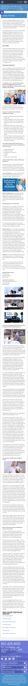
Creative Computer (19, 675)
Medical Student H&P (17, 679)
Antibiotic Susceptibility (12, 682)
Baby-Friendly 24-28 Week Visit (9, 627)
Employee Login (12, 684)
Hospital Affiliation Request (9, 677)
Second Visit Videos (7, 624)
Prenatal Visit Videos (7, 618)
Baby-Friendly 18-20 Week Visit (9, 621)
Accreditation (20, 677)
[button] (2, 12)
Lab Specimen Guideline (15, 678)
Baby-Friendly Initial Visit (8, 615)
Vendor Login (22, 682)
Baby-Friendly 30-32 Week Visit (9, 633)
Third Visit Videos (6, 630)
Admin (18, 684)
